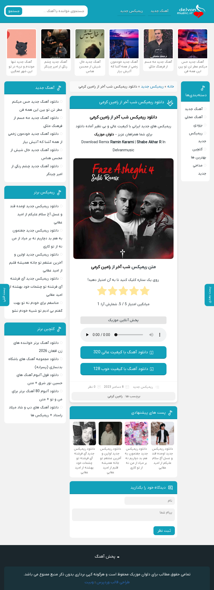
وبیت (89, 582)
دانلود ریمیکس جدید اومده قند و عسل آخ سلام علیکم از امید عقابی (36, 214)
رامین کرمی (99, 117)
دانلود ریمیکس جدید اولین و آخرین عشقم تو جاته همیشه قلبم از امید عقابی (35, 262)
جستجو (14, 11)
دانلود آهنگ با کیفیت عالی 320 (120, 352)
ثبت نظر (164, 530)
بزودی (198, 125)
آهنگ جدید (159, 11)
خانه (170, 86)
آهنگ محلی (194, 117)
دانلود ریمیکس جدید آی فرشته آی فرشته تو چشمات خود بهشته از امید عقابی (35, 286)
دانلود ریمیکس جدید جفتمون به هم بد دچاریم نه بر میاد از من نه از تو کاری (37, 238)
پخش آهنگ (105, 556)
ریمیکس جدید (131, 11)
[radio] (145, 292)
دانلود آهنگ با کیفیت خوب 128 (120, 369)
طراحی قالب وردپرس (113, 582)
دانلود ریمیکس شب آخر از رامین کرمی (131, 102)
